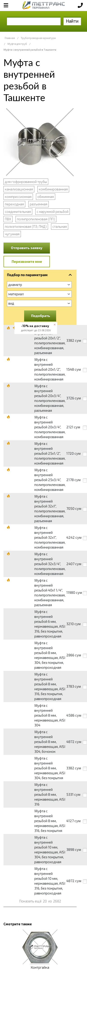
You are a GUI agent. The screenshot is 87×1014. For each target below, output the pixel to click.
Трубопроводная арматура (38, 37)
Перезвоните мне (27, 261)
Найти (72, 21)
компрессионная (18, 196)
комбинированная (53, 189)
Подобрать (40, 315)
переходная (14, 204)
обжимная (45, 196)
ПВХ (8, 219)
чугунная (12, 234)
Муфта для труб (17, 43)
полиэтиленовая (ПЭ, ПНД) (26, 226)
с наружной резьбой (52, 211)
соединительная (18, 211)
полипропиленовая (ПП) (36, 219)
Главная (10, 37)
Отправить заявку (26, 248)
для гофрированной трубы (26, 182)
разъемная (38, 204)
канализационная (19, 189)
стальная (59, 226)
